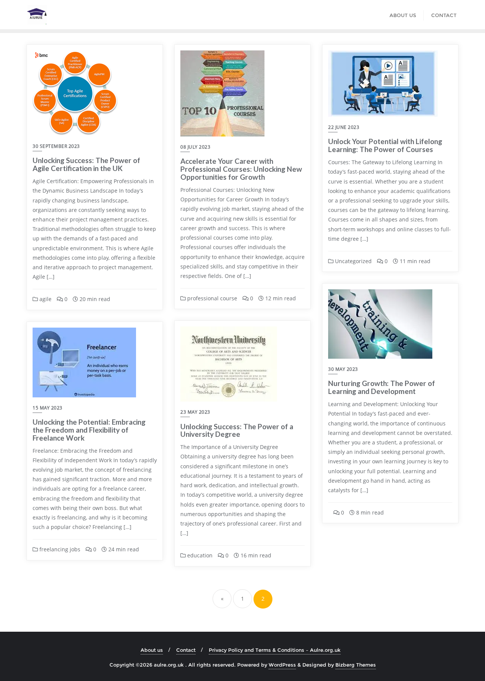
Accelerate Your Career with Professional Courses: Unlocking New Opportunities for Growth (241, 169)
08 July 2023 (195, 147)
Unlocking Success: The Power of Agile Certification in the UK (86, 164)
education (199, 555)
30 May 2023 (343, 369)
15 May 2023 (48, 408)
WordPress (282, 665)
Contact (186, 650)
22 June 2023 (343, 127)
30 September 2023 (56, 146)
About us (152, 650)
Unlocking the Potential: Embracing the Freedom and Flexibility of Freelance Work (89, 429)
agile (45, 299)
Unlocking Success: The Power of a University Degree (236, 430)
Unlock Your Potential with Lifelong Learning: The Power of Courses (385, 145)
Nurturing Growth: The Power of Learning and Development (381, 387)
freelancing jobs (59, 549)
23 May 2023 (195, 412)
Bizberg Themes (355, 665)
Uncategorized (352, 261)
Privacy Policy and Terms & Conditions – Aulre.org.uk (275, 650)
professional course (211, 298)
